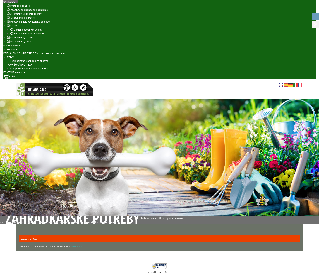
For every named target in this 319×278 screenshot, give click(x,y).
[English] (281, 84)
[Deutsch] (290, 84)
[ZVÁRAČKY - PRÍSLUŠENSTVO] (54, 89)
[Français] (300, 84)
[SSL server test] (159, 266)
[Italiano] (295, 84)
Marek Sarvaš (77, 246)
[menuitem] (10, 1)
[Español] (286, 84)
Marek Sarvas (164, 272)
